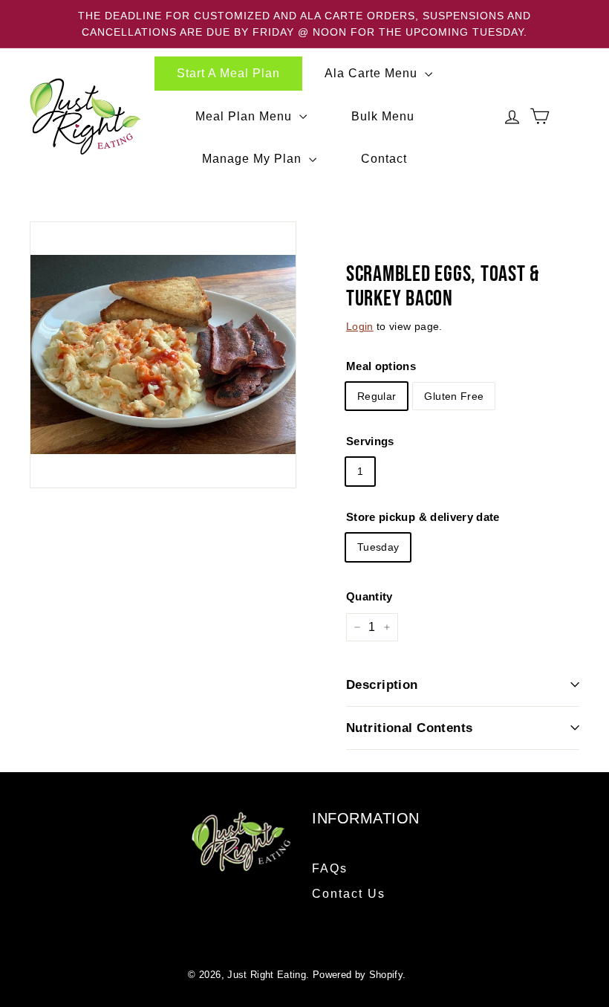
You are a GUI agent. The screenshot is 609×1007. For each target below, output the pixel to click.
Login (360, 326)
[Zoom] (163, 355)
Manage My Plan (253, 158)
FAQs (330, 868)
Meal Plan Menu (245, 116)
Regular (376, 396)
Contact (384, 158)
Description (382, 685)
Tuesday (378, 547)
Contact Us (348, 893)
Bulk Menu (382, 116)
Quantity (369, 596)
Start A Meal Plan (228, 73)
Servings (370, 441)
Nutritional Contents (409, 728)
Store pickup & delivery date (423, 517)
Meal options (381, 366)
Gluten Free (453, 396)
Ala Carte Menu (373, 73)
